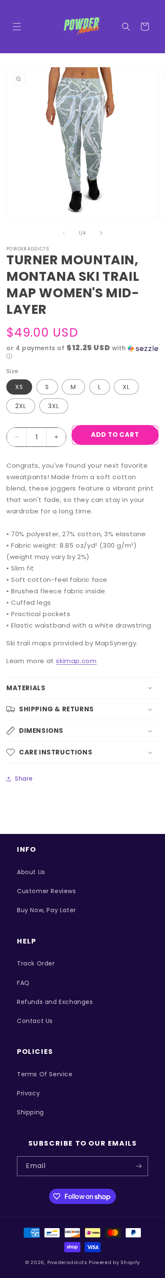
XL (126, 387)
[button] (17, 26)
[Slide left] (64, 233)
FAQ (23, 983)
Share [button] (24, 778)
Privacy (28, 1093)
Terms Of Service (45, 1074)
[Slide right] (101, 233)
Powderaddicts (67, 1262)
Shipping (30, 1112)
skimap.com (76, 660)
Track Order (36, 963)
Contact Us (35, 1021)
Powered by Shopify (114, 1262)
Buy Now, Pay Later (46, 910)
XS (19, 387)
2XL (20, 406)
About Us (31, 872)
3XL (53, 406)
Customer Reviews (46, 891)
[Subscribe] (138, 1166)
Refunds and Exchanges (55, 1002)
